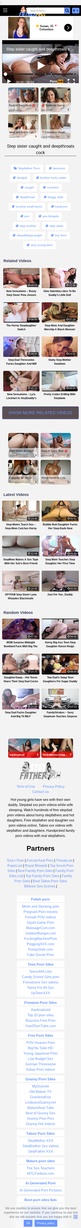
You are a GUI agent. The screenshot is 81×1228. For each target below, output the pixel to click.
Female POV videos (40, 917)
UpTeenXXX (40, 993)
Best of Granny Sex (40, 1113)
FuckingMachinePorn (40, 938)
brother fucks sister (53, 177)
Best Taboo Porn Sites (50, 881)
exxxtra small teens (29, 206)
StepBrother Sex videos (40, 1146)
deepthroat (27, 197)
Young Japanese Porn (41, 1053)
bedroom (59, 168)
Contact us (40, 792)
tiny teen (61, 235)
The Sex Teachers (40, 1168)
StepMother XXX (40, 1140)
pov (26, 216)
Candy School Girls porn (40, 977)
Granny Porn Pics (40, 1118)
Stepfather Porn (29, 168)
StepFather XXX (40, 1151)
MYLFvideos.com (40, 1173)
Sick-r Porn (15, 860)
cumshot (53, 187)
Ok (28, 1223)
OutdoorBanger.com (40, 933)
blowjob (22, 177)
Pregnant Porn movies (41, 912)
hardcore (61, 206)
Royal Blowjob (36, 865)
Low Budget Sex (40, 1059)
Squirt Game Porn (40, 922)
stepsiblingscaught (29, 235)
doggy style (55, 197)
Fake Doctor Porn (40, 955)
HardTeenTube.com (40, 1026)
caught (29, 187)
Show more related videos (40, 412)
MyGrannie (40, 1086)
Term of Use (26, 786)
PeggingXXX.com (40, 944)
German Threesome (40, 1064)
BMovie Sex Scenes (39, 886)
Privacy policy (46, 1223)
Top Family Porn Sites (42, 876)
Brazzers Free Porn (41, 1020)
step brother (28, 226)
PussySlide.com (40, 949)
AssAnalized (40, 1010)
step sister (56, 226)
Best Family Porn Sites (35, 871)
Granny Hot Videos (40, 1124)
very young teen (42, 245)
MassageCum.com (40, 928)
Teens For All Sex (40, 987)
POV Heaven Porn (40, 1042)
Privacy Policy (54, 786)
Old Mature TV (40, 1091)
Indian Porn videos (40, 1069)
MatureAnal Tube (40, 1108)
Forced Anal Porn (40, 860)
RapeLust (14, 865)
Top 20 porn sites (40, 1015)
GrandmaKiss (40, 1097)
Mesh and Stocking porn (40, 906)
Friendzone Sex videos (40, 982)
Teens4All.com (40, 971)
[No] (75, 1217)
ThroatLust (64, 860)
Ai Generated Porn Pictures (41, 1190)
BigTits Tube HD (40, 1048)
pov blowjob (51, 216)
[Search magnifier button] (67, 11)
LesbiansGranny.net (40, 1102)
